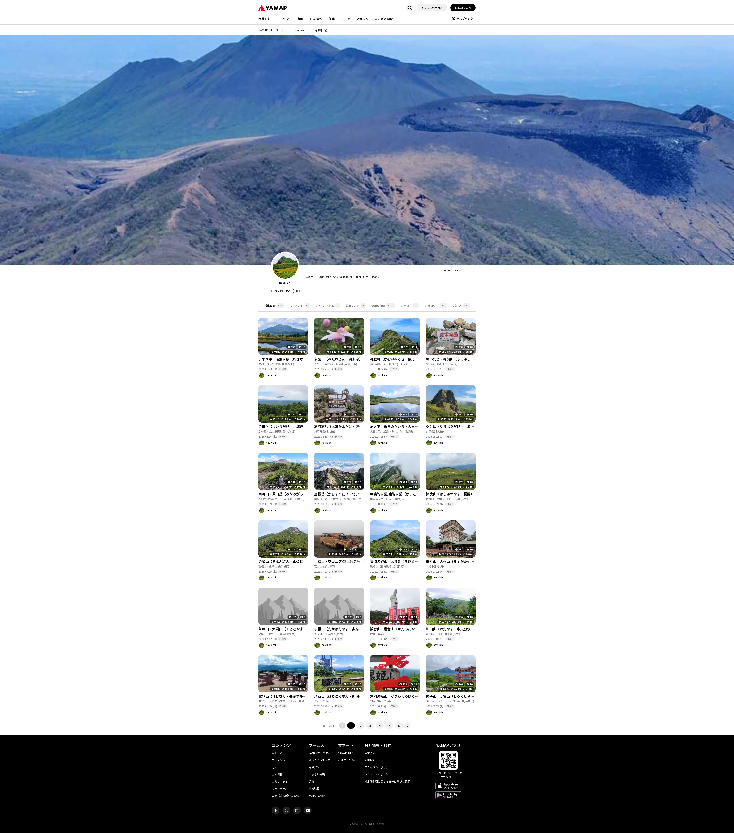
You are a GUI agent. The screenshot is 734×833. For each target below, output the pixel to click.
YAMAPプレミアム (319, 753)
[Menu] (298, 291)
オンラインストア (319, 760)
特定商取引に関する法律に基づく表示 (387, 781)
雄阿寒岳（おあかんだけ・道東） (340, 426)
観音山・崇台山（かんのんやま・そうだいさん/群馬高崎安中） (419, 628)
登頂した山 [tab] (382, 305)
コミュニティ (280, 781)
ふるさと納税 (383, 18)
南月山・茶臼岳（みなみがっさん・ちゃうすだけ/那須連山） (305, 493)
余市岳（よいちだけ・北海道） (282, 426)
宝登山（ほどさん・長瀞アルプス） (285, 696)
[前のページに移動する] (342, 725)
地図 (301, 18)
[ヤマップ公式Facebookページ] (275, 810)
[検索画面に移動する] (410, 7)
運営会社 (370, 753)
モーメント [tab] (299, 305)
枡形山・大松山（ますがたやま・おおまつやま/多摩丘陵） (471, 561)
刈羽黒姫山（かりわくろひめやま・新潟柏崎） (406, 696)
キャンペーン (280, 788)
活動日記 (264, 18)
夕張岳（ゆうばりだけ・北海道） (451, 426)
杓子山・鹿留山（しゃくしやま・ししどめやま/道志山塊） (471, 696)
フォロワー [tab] (435, 305)
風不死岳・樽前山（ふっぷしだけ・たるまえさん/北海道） (471, 358)
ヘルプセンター (466, 18)
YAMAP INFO (345, 753)
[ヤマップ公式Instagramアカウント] (297, 810)
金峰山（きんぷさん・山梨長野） (284, 561)
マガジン (362, 18)
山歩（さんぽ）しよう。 (286, 795)
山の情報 (316, 18)
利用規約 (370, 760)
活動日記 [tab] (273, 305)
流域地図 (314, 788)
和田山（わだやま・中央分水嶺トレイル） (458, 628)
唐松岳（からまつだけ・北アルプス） (343, 493)
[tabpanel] (367, 520)
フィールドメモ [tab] (326, 305)
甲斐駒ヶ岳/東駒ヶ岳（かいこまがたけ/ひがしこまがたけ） (416, 493)
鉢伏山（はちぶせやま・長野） (450, 493)
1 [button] (351, 725)
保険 (332, 18)
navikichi (301, 30)
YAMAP (263, 30)
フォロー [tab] (409, 305)
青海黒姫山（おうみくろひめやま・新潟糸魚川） (408, 561)
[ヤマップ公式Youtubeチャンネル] (308, 810)
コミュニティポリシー (378, 774)
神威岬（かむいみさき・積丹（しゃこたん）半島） (409, 358)
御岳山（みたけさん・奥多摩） (338, 358)
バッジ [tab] (460, 305)
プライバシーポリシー (378, 767)
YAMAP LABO (317, 795)
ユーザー (281, 30)
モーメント (284, 18)
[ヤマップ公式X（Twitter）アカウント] (286, 810)
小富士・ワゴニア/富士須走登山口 (340, 561)
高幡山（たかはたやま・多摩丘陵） (341, 628)
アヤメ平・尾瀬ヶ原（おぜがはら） (285, 358)
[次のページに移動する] (407, 725)
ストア (345, 18)
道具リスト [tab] (355, 305)
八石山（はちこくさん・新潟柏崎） (341, 696)
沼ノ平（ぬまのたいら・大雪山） (396, 426)
